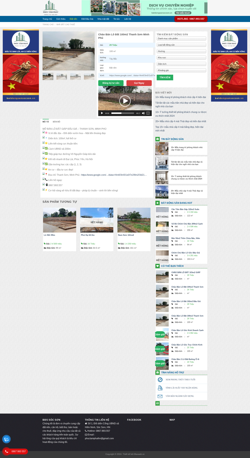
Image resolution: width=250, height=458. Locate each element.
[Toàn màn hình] (148, 113)
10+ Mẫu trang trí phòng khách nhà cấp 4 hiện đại (180, 97)
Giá (48, 244)
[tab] (46, 122)
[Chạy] (102, 113)
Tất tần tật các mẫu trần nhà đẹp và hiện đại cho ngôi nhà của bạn (179, 105)
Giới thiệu (60, 19)
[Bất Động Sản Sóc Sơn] (60, 8)
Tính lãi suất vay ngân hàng (182, 388)
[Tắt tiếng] (143, 113)
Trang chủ (47, 19)
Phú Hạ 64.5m (87, 235)
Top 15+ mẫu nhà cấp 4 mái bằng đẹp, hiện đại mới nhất (179, 129)
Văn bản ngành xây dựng (180, 396)
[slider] (122, 113)
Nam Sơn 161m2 (126, 235)
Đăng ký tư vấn (111, 83)
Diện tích (51, 248)
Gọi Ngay (139, 83)
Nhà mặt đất (103, 19)
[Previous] (47, 51)
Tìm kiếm (165, 77)
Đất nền (73, 19)
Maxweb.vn (139, 454)
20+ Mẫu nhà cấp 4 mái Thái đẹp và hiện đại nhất (180, 121)
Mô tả (46, 122)
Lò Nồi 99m (49, 235)
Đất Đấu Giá (87, 19)
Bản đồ (56, 122)
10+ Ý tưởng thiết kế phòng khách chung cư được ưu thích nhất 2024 (181, 114)
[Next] (90, 51)
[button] (125, 101)
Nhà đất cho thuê (65, 24)
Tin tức (116, 19)
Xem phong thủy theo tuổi (180, 380)
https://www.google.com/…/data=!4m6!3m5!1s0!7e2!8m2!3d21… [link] (114, 175)
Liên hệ (127, 19)
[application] (125, 101)
